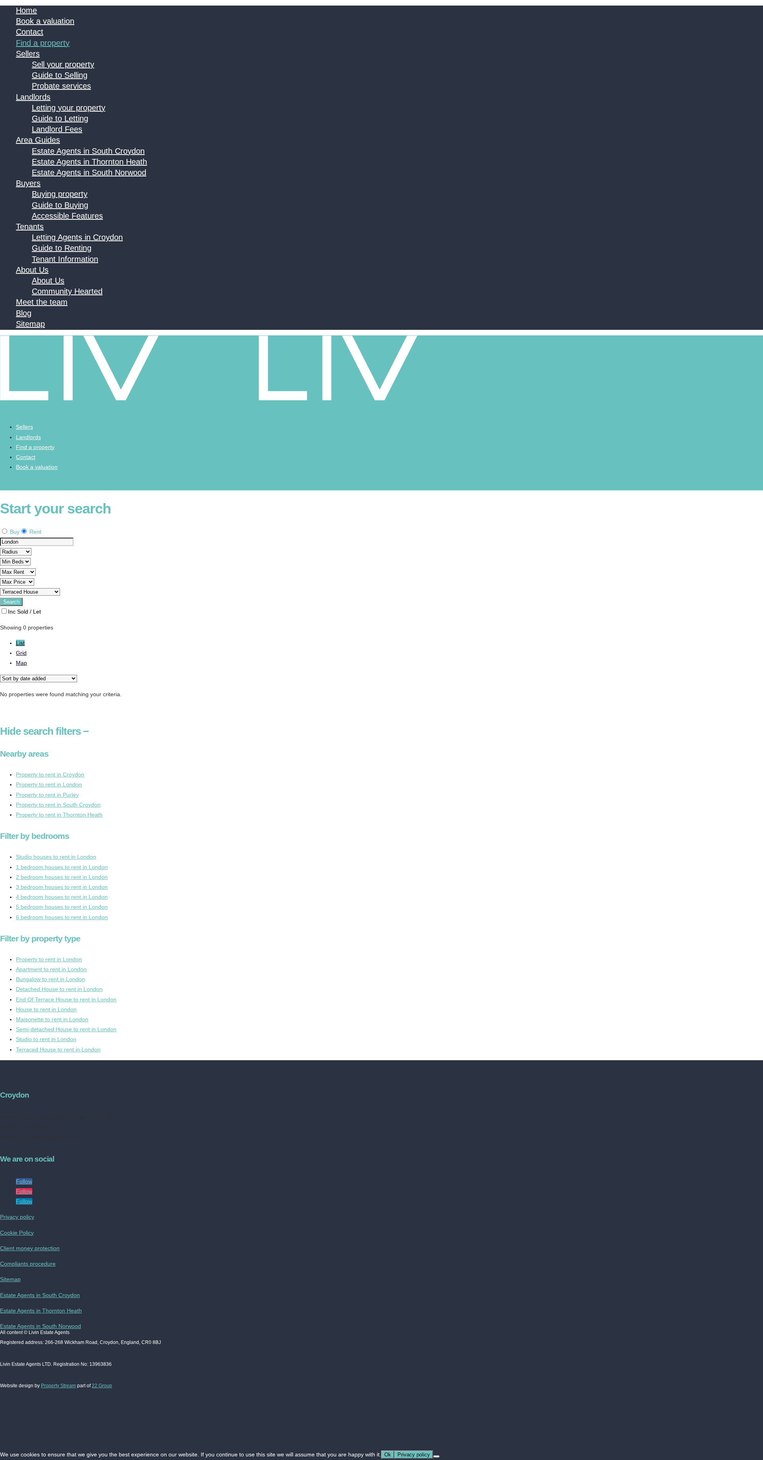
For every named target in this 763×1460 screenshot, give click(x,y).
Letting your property (68, 107)
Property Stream (58, 1385)
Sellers (28, 53)
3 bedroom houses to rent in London (62, 887)
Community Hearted (67, 291)
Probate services (61, 85)
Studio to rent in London (46, 1039)
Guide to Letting (60, 118)
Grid (21, 653)
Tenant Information (65, 259)
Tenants (30, 226)
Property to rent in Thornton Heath (59, 814)
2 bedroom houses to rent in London (62, 877)
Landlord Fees (57, 129)
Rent (34, 532)
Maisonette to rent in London (52, 1019)
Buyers (28, 183)
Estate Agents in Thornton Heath (89, 161)
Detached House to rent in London (59, 989)
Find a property (43, 43)
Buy (13, 532)
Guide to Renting (61, 248)
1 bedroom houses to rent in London (62, 867)
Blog (23, 313)
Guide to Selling (59, 75)
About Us (32, 269)
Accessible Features (67, 215)
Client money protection (30, 1248)
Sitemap (30, 323)
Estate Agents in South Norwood (89, 172)
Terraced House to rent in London (58, 1049)
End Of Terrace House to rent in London (66, 999)
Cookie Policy (17, 1233)
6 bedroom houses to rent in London (62, 917)
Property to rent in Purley (47, 795)
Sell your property (63, 64)
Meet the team (42, 302)
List (20, 643)
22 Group (102, 1385)
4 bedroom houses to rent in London (62, 897)
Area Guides (38, 140)
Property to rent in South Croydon (58, 805)
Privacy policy (17, 1217)
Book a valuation (45, 21)
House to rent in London (46, 1009)
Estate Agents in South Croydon (88, 151)
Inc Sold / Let (24, 611)
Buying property (59, 194)
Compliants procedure (28, 1264)
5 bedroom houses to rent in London (62, 907)
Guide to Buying (60, 205)
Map (21, 663)
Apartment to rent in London (51, 969)
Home (26, 10)
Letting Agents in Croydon (77, 237)
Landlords (33, 97)
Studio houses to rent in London (56, 857)
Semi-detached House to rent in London (66, 1029)
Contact (29, 31)
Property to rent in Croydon (50, 774)
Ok (387, 1455)
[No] (436, 1456)
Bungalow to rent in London (50, 979)
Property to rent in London (49, 784)
